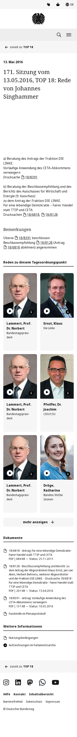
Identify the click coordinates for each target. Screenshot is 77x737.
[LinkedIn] (18, 682)
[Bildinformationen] (31, 311)
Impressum (53, 701)
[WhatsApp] (42, 682)
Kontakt (20, 694)
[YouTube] (55, 682)
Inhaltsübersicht (41, 694)
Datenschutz (34, 701)
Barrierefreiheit (13, 701)
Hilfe (6, 694)
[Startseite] (38, 19)
